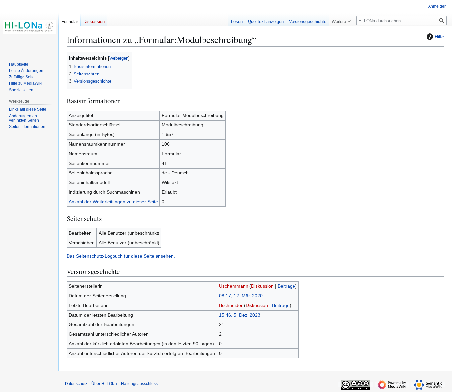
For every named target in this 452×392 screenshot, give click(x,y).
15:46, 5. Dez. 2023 (239, 315)
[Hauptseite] (29, 26)
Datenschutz (76, 383)
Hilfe (439, 36)
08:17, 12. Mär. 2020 (241, 295)
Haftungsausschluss (139, 383)
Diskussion (262, 286)
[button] (341, 19)
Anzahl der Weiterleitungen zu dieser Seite (113, 201)
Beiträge (286, 286)
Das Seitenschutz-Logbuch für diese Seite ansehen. (121, 256)
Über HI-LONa (104, 383)
